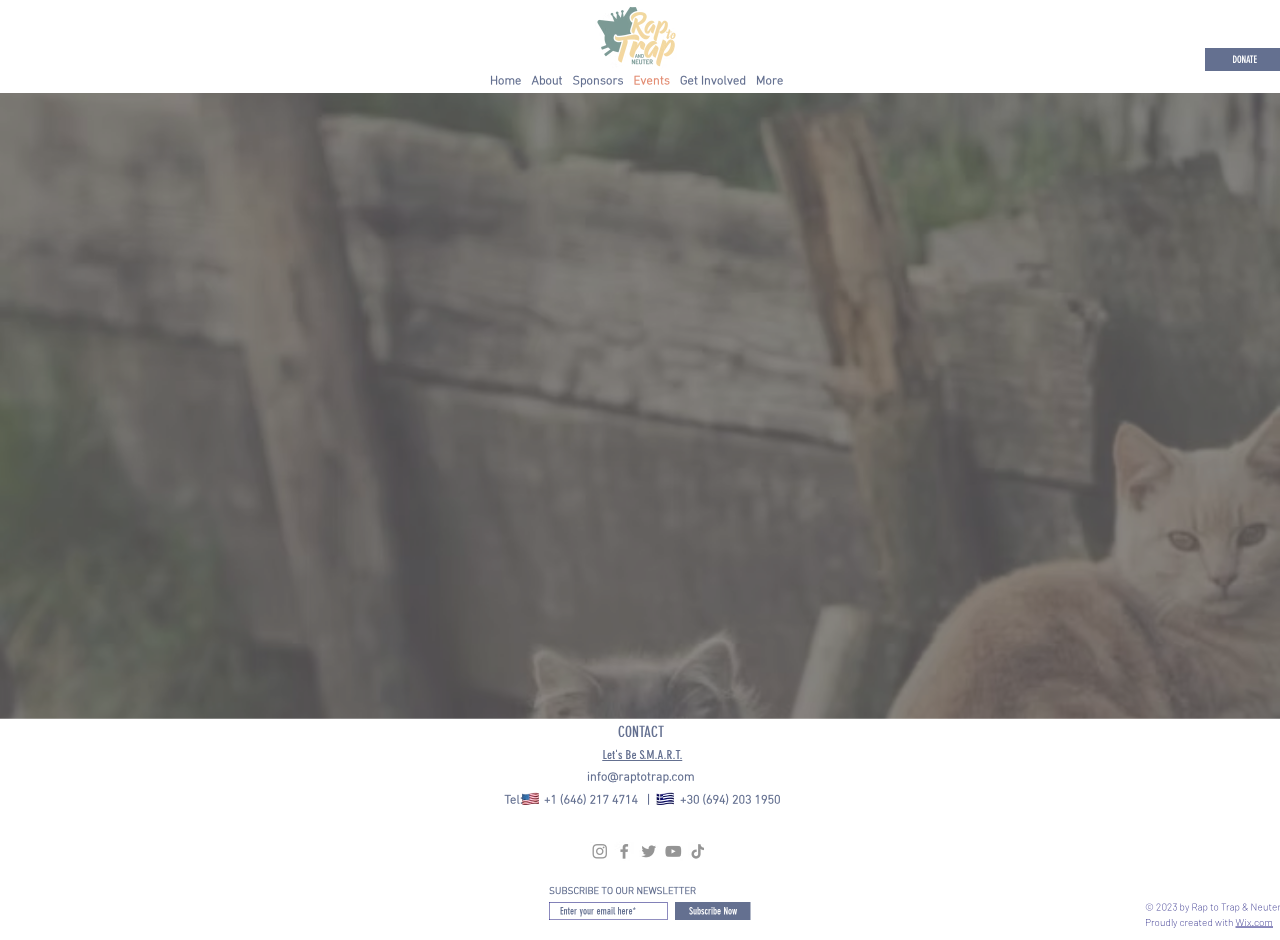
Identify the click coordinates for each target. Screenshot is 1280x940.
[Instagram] (600, 851)
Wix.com (1254, 922)
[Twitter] (648, 851)
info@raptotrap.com (640, 777)
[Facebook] (624, 851)
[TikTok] (698, 851)
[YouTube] (673, 851)
